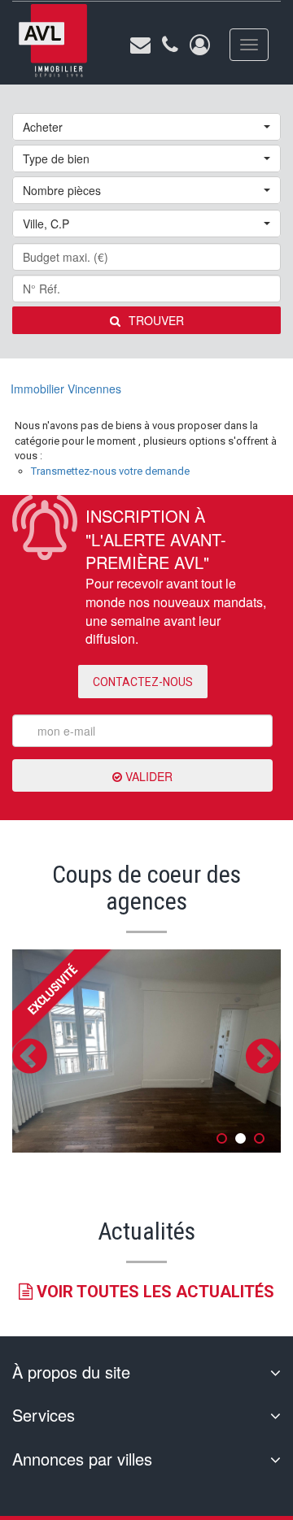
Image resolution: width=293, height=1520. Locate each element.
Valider (147, 776)
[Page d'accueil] (53, 41)
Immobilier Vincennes (66, 388)
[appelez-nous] (170, 45)
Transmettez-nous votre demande (110, 471)
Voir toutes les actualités (153, 1291)
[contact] (140, 45)
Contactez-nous (143, 681)
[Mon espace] (200, 45)
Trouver (156, 320)
